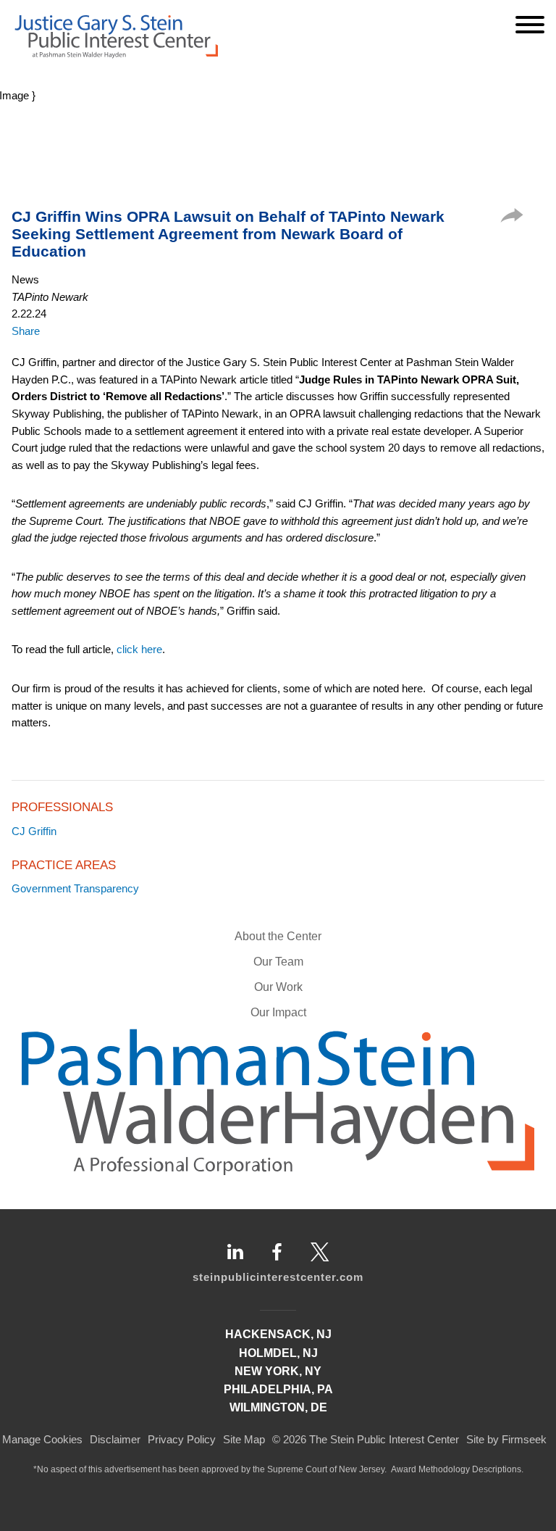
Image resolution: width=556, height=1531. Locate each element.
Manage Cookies (42, 1439)
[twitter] (320, 1251)
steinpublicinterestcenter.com (278, 1277)
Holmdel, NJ (278, 1353)
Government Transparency (75, 888)
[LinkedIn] (235, 1251)
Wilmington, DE (278, 1407)
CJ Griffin (34, 831)
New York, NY (278, 1371)
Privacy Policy (182, 1439)
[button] (511, 218)
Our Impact (278, 1012)
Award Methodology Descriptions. (457, 1469)
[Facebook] (277, 1252)
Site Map (244, 1439)
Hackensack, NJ (278, 1334)
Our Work (278, 987)
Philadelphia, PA (278, 1389)
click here (139, 649)
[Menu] (530, 24)
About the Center (278, 936)
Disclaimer (115, 1439)
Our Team (278, 961)
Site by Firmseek (506, 1439)
